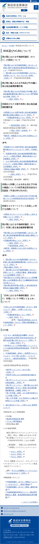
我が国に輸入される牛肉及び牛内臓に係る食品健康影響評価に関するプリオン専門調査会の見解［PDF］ (20, 93)
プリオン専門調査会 (14, 421)
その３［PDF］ (17, 457)
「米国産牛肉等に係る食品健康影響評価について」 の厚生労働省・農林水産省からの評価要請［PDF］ (20, 156)
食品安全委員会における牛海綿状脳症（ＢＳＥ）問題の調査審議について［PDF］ (20, 322)
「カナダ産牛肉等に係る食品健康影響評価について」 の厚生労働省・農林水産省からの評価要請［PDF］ (20, 163)
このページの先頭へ (30, 502)
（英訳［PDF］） (16, 99)
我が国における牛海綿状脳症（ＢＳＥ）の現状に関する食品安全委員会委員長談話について (20, 67)
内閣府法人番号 (8, 537)
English (34, 1)
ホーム (4, 46)
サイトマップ (8, 514)
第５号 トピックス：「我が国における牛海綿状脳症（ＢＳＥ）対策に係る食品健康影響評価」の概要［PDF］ (21, 387)
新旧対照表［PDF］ (19, 125)
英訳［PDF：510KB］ (20, 130)
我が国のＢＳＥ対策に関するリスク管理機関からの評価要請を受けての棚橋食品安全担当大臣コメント (20, 280)
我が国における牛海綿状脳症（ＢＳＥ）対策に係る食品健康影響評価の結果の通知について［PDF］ (20, 235)
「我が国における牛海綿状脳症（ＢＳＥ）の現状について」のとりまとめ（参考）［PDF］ (20, 75)
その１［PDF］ (17, 452)
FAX (21, 534)
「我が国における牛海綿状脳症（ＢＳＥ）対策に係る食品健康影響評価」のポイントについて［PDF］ (20, 262)
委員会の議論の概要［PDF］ (15, 169)
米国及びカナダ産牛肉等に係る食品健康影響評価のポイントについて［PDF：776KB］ (20, 148)
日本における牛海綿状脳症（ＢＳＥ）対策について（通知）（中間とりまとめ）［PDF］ (20, 309)
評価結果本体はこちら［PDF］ (20, 118)
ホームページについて (12, 508)
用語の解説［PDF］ (12, 267)
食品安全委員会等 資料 (15, 419)
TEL (5, 534)
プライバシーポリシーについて (15, 511)
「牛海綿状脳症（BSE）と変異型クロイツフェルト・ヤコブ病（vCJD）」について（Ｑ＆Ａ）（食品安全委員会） (20, 355)
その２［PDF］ (17, 454)
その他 (11, 46)
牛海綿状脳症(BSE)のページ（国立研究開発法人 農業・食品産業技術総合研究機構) (21, 494)
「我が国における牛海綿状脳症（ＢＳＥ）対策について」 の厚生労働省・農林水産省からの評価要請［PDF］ (20, 272)
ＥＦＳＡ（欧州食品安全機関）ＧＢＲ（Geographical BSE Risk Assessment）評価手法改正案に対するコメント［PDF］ (19, 337)
